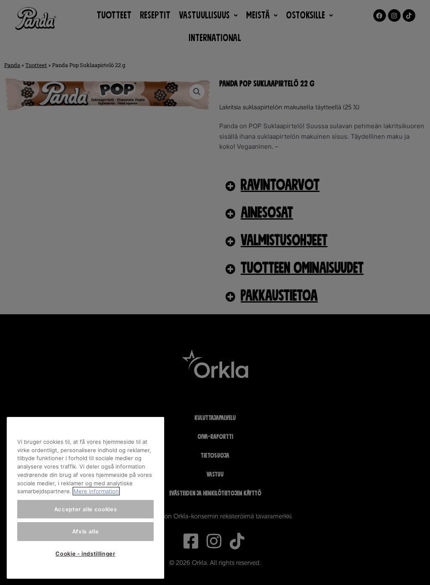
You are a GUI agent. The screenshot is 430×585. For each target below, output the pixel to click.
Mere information (96, 491)
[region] (85, 498)
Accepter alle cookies (85, 509)
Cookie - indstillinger (85, 553)
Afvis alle (85, 531)
